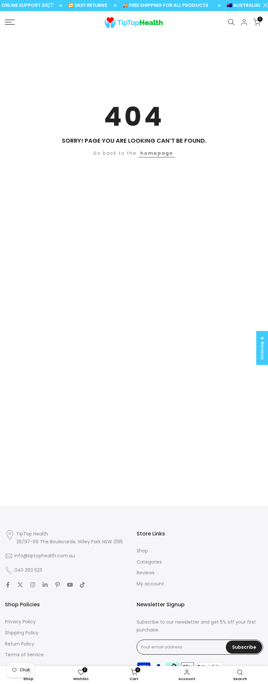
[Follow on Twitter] (20, 585)
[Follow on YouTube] (70, 585)
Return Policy (19, 644)
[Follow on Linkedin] (45, 585)
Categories (149, 562)
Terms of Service (24, 655)
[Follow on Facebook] (8, 585)
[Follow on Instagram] (33, 585)
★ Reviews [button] (262, 347)
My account (150, 584)
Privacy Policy (20, 622)
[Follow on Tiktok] (82, 585)
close (264, 5)
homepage (156, 153)
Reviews (146, 573)
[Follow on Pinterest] (57, 585)
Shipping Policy (22, 633)
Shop (142, 551)
